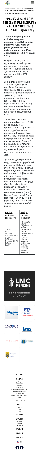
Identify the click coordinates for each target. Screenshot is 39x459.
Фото (19, 409)
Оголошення (19, 383)
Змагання (19, 407)
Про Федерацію (19, 382)
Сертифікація (19, 425)
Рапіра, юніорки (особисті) (10, 215)
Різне (19, 411)
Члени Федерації (19, 393)
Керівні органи (20, 387)
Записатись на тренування (19, 399)
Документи (19, 385)
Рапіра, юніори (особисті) (25, 215)
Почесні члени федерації (19, 391)
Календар (19, 423)
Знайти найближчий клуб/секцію (19, 401)
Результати (19, 421)
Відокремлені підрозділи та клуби (19, 389)
